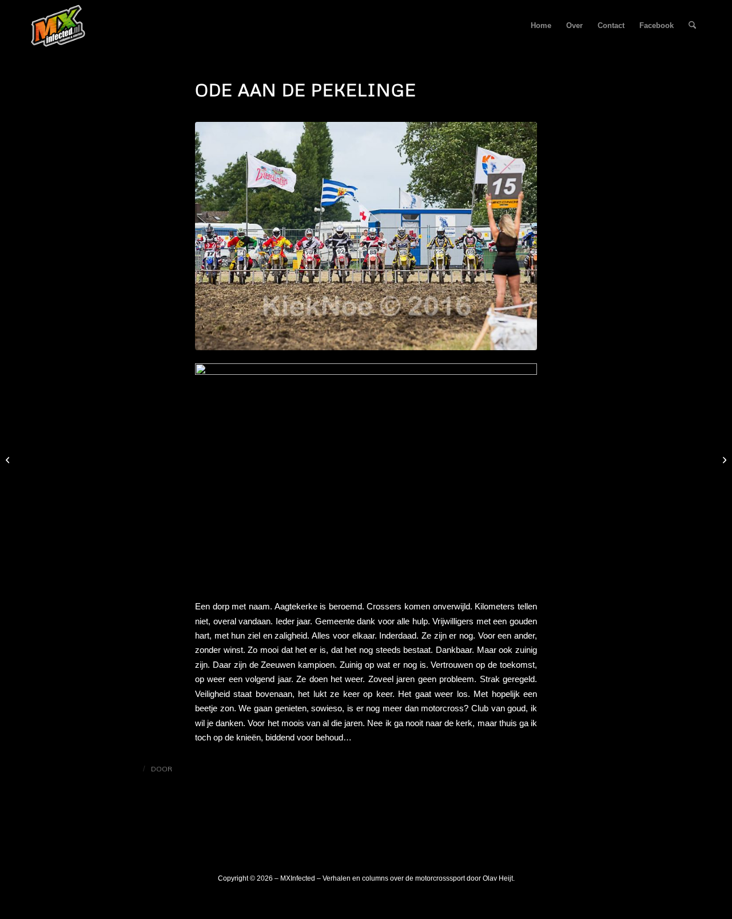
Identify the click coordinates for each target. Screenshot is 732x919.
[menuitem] (541, 26)
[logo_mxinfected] (58, 26)
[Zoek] (692, 26)
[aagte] (366, 236)
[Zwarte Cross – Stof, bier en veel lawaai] (9, 459)
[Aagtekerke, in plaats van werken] (723, 459)
